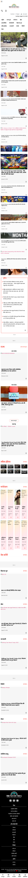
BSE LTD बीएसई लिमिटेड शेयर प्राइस (11, 590)
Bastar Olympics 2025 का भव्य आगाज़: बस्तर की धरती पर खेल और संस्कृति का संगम (13, 205)
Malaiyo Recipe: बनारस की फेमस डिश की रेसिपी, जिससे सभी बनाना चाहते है (12, 704)
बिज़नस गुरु (19, 23)
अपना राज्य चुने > (23, 347)
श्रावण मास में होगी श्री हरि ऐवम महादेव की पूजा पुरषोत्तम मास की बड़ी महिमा (13, 774)
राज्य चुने (9, 20)
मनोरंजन (15, 20)
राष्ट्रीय (2, 20)
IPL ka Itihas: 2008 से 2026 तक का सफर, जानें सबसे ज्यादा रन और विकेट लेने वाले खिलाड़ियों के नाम (13, 186)
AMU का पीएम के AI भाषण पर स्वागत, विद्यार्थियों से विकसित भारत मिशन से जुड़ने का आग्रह (14, 63)
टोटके (17, 26)
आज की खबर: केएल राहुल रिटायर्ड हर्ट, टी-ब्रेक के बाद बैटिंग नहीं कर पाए (14, 624)
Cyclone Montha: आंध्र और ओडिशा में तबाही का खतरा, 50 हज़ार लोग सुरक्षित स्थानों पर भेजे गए (13, 223)
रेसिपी (23, 26)
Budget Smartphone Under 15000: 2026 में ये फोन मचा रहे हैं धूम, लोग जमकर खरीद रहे (13, 136)
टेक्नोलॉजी (11, 23)
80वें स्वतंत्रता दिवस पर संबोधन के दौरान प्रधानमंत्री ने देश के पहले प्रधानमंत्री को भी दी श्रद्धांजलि (13, 81)
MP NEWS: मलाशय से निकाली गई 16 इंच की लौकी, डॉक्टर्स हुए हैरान (13, 404)
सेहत (2, 29)
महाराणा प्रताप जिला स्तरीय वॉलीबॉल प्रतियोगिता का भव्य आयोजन (11, 370)
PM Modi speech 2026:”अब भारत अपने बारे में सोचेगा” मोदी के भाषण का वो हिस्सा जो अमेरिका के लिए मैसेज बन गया (13, 99)
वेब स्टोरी (14, 876)
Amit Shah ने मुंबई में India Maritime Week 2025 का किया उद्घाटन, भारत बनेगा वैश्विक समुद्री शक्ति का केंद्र (13, 241)
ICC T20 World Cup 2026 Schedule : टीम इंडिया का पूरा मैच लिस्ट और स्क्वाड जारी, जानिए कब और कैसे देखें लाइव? (13, 172)
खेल (21, 20)
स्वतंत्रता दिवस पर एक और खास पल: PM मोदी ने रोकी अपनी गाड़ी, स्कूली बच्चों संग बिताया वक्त (13, 50)
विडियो (19, 876)
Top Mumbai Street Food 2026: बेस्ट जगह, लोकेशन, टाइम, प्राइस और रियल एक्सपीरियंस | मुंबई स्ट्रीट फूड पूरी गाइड (13, 444)
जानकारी (12, 26)
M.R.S (20, 871)
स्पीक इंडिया (4, 26)
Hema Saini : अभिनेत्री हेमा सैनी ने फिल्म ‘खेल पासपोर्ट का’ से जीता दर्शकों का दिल (13, 259)
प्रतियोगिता (25, 876)
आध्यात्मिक (3, 23)
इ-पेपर (8, 876)
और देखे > (25, 462)
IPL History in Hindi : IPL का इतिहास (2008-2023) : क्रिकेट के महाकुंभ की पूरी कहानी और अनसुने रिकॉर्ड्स (14, 118)
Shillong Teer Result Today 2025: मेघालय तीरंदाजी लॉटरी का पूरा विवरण (13, 659)
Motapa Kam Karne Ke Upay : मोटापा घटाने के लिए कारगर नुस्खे (13, 739)
